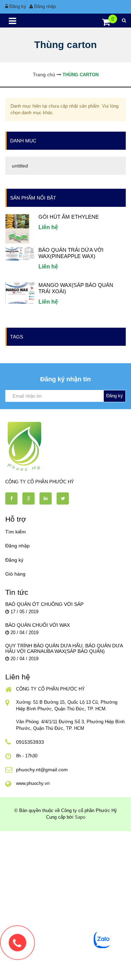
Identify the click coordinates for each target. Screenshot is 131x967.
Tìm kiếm (15, 532)
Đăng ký (17, 6)
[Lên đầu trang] (106, 955)
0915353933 (30, 742)
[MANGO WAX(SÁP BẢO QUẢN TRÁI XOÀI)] (20, 292)
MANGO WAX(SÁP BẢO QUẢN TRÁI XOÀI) (75, 288)
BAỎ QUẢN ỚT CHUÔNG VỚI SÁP (44, 604)
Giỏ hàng (15, 574)
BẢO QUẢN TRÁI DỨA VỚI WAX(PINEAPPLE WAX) (70, 253)
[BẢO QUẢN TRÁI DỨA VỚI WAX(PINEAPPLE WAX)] (20, 253)
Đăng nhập (45, 6)
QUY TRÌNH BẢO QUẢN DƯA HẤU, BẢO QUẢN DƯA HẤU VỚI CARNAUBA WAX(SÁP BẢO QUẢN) (64, 648)
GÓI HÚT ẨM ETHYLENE (68, 217)
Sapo (80, 817)
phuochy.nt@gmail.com (42, 769)
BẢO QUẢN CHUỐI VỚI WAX (37, 625)
